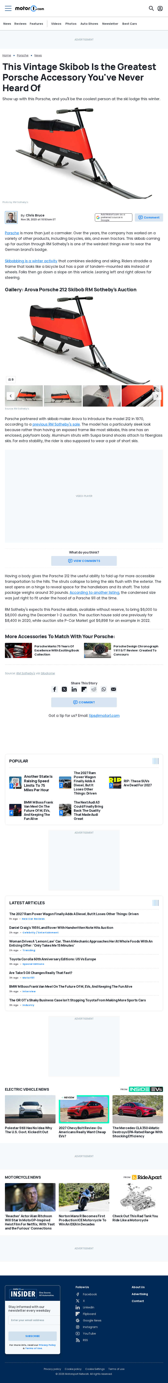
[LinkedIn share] (74, 689)
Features (36, 24)
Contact (138, 1301)
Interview (29, 991)
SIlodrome (48, 673)
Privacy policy (52, 1369)
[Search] (151, 8)
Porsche (22, 55)
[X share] (64, 689)
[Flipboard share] (84, 689)
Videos (56, 24)
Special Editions (33, 964)
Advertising (140, 1294)
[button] (11, 396)
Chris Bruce (35, 215)
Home (6, 55)
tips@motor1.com (104, 715)
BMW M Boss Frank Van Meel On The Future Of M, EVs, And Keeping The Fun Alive (70, 986)
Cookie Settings (95, 1369)
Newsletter (110, 24)
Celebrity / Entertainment (41, 932)
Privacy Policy (47, 1345)
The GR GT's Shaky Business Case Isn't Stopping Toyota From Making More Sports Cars (77, 1000)
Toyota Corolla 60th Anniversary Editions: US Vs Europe (52, 959)
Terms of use (116, 1369)
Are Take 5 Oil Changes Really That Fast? (40, 973)
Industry (28, 1005)
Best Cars (129, 24)
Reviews (20, 24)
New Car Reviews (33, 918)
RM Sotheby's (25, 673)
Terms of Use (33, 1348)
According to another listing (94, 592)
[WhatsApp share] (103, 689)
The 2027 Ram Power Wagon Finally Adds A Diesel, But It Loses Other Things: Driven (74, 914)
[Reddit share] (93, 689)
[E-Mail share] (113, 689)
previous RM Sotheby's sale (56, 424)
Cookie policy (73, 1369)
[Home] (29, 8)
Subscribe (32, 1336)
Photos (70, 24)
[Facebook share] (54, 689)
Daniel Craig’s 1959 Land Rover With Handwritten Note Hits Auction (61, 927)
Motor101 (28, 977)
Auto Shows (89, 24)
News (7, 24)
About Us (138, 1287)
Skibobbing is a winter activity (31, 261)
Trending (29, 950)
